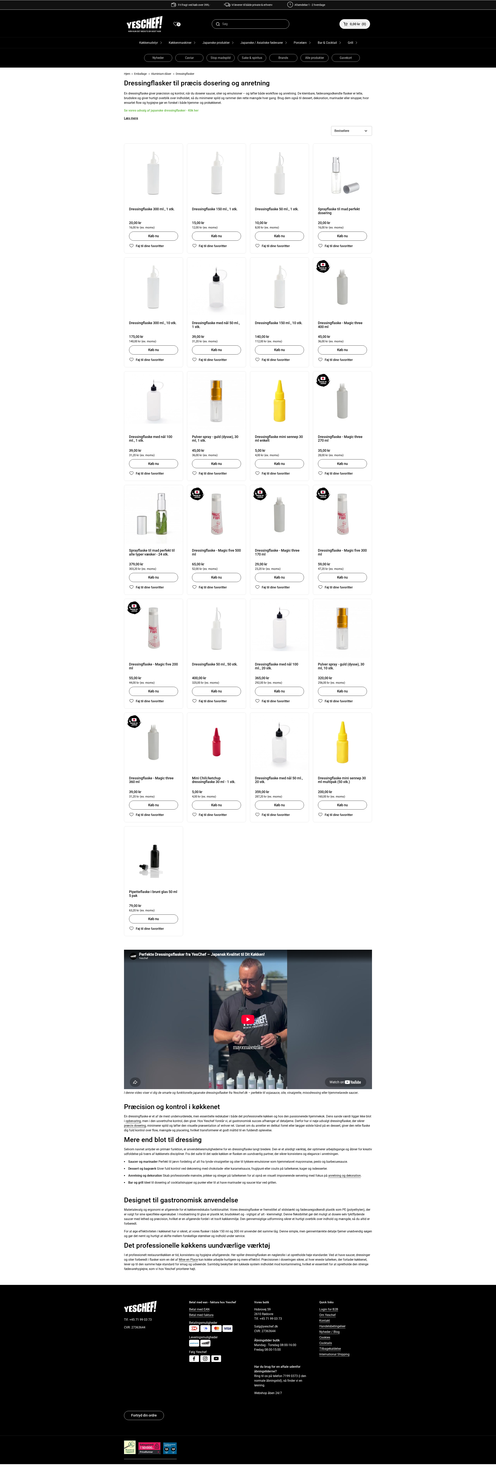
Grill (350, 43)
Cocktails (325, 1343)
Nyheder (158, 58)
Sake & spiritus (252, 58)
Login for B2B (328, 1309)
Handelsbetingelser (332, 1326)
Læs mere (131, 118)
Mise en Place (188, 1259)
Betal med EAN (199, 1309)
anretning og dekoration (344, 1175)
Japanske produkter (216, 43)
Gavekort (346, 58)
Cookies (324, 1337)
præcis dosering (135, 1125)
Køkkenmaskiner (180, 43)
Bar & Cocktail (327, 43)
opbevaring (133, 1121)
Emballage (140, 73)
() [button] (358, 24)
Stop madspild (221, 58)
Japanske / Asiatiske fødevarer (261, 43)
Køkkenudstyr (148, 43)
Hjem (127, 73)
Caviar (189, 58)
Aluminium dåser (161, 73)
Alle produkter (314, 58)
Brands (283, 58)
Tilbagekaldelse (330, 1349)
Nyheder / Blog (329, 1332)
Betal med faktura (201, 1315)
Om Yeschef (327, 1315)
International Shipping (334, 1354)
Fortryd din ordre (144, 1415)
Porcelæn (300, 43)
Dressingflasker (185, 73)
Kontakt (324, 1320)
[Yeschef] (144, 24)
